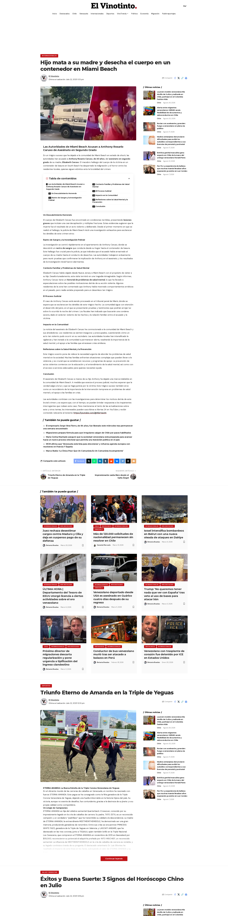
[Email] (133, 461)
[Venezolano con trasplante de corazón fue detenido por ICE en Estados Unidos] (165, 629)
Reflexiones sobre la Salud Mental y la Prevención (110, 201)
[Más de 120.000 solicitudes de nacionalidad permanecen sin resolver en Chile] (114, 509)
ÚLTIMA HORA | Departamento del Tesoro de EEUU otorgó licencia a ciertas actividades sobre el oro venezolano (63, 595)
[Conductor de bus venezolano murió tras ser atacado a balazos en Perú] (114, 629)
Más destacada (66, 526)
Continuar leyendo (114, 858)
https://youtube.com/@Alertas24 (90, 413)
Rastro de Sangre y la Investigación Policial (65, 199)
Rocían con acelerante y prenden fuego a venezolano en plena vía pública (171, 126)
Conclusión (100, 206)
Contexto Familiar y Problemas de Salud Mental (110, 185)
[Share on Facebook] (175, 78)
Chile (159, 103)
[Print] (186, 78)
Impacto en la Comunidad (107, 195)
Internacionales (49, 56)
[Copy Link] (182, 78)
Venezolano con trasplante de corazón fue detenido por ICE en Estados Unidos (164, 654)
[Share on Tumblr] (105, 461)
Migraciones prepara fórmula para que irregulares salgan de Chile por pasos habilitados (89, 433)
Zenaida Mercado (104, 545)
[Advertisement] (114, 34)
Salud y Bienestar (49, 872)
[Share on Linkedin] (99, 461)
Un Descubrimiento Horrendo (64, 193)
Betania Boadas (52, 545)
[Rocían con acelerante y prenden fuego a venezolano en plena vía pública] (149, 126)
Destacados (106, 526)
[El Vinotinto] (114, 6)
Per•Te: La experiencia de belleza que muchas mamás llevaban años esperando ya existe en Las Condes (172, 168)
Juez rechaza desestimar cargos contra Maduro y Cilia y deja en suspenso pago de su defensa (63, 536)
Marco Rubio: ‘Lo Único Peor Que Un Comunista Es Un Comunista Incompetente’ (84, 451)
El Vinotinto (54, 76)
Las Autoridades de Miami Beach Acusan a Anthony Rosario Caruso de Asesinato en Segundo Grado (65, 186)
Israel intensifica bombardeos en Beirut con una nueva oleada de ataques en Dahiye (164, 534)
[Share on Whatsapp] (94, 461)
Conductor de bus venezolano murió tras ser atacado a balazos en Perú (113, 654)
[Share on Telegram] (122, 461)
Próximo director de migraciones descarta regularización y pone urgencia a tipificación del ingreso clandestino (60, 657)
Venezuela (99, 529)
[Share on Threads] (128, 461)
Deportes (46, 686)
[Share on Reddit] (111, 461)
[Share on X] (178, 78)
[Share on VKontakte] (116, 461)
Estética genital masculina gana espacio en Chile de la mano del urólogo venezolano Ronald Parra (171, 155)
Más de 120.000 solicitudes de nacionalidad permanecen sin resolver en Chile (113, 537)
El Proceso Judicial (103, 191)
